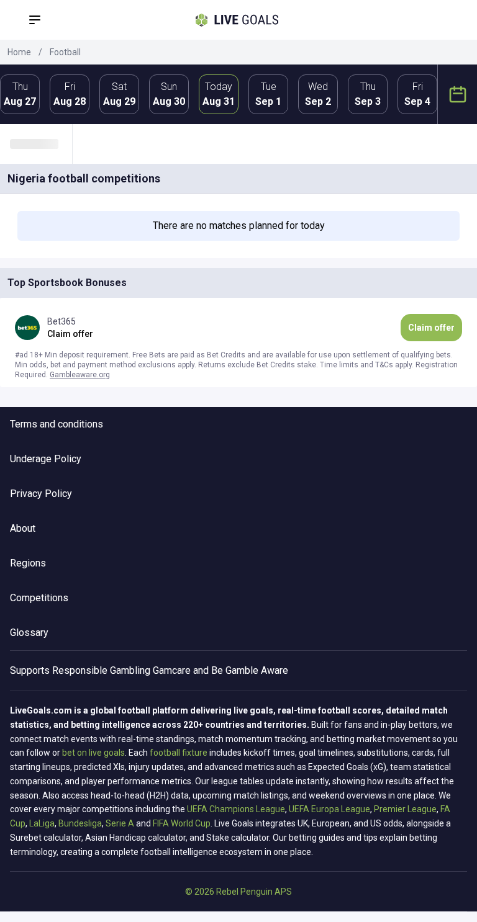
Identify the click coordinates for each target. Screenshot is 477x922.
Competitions (39, 598)
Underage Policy (45, 459)
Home (19, 52)
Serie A (120, 823)
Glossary (29, 632)
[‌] (41, 144)
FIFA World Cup (182, 823)
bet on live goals (93, 753)
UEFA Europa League (329, 809)
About (22, 528)
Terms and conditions (56, 424)
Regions (28, 563)
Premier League (405, 809)
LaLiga (42, 823)
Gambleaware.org (80, 374)
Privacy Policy (41, 493)
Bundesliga (80, 823)
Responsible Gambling (101, 670)
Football (65, 52)
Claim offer (431, 328)
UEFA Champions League (236, 809)
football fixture (178, 753)
